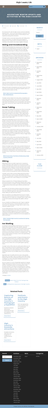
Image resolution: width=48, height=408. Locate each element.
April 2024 (39, 92)
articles (9, 275)
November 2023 (39, 112)
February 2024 (39, 99)
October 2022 (39, 134)
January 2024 (39, 103)
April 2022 (39, 144)
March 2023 (39, 119)
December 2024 (39, 63)
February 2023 (39, 122)
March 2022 (39, 147)
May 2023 (39, 116)
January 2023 (40, 126)
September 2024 (39, 76)
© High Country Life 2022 (20, 406)
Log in (38, 49)
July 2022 (39, 138)
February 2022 (39, 151)
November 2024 (39, 67)
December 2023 (39, 108)
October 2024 (39, 71)
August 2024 (40, 80)
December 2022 (39, 130)
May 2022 (39, 141)
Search (44, 7)
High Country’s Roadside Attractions (9, 326)
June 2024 (39, 86)
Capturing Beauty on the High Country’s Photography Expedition (9, 300)
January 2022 (40, 155)
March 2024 (39, 95)
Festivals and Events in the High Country (23, 298)
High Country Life (24, 2)
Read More (7, 315)
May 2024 (39, 89)
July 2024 (39, 83)
